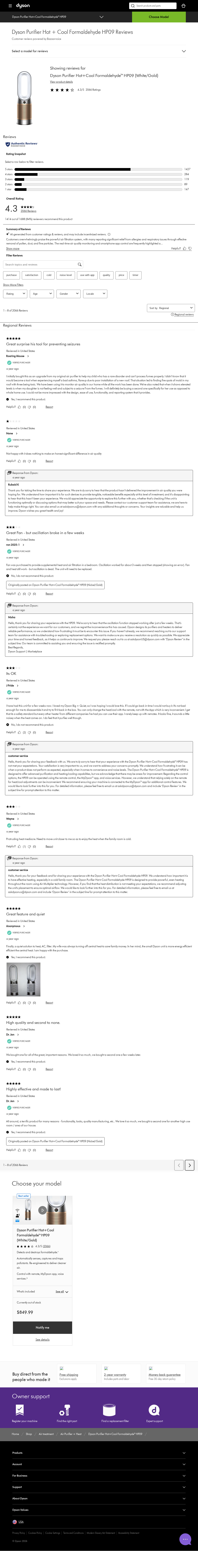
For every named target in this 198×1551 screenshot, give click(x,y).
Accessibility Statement (128, 1532)
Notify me (42, 1327)
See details (43, 1339)
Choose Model (159, 17)
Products (17, 1453)
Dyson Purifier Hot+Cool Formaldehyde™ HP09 (39, 17)
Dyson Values (20, 1510)
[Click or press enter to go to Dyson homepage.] (23, 7)
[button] (99, 51)
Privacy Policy (18, 1532)
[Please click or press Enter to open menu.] (10, 5)
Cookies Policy (35, 1532)
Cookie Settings (52, 1532)
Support (17, 1487)
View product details (61, 82)
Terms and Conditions (73, 1532)
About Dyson (19, 1498)
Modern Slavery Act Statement (101, 1532)
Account (17, 1464)
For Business (19, 1475)
